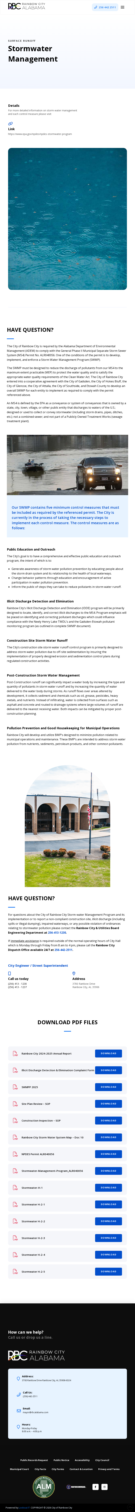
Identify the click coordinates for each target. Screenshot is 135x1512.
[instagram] (104, 1487)
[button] (122, 7)
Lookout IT (24, 1507)
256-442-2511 (63, 950)
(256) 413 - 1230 (17, 983)
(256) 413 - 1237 (17, 987)
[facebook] (95, 1487)
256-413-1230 (57, 933)
